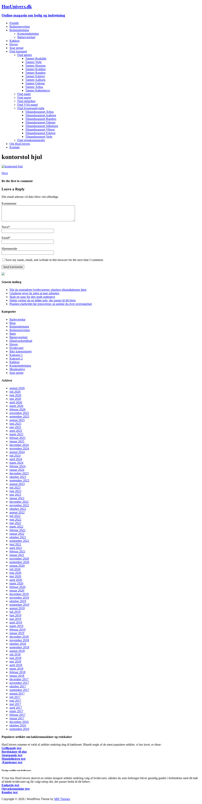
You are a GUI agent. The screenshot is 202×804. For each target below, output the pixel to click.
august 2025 (17, 420)
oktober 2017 (17, 686)
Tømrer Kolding (35, 69)
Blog (12, 323)
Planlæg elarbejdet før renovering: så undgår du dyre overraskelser (50, 304)
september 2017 (19, 690)
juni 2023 (15, 491)
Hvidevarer (16, 348)
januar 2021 (16, 555)
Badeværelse (17, 319)
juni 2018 (15, 658)
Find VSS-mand (27, 104)
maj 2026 (15, 398)
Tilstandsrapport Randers (40, 119)
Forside (14, 23)
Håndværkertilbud (20, 340)
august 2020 (17, 565)
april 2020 (15, 579)
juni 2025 (15, 423)
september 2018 (19, 647)
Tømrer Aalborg (35, 79)
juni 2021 (15, 544)
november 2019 (19, 597)
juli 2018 (15, 654)
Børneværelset (26, 37)
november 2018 (19, 640)
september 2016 (19, 729)
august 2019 (17, 608)
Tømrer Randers (35, 72)
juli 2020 (15, 569)
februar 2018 (17, 672)
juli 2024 (15, 455)
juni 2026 (15, 395)
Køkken (14, 40)
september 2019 (19, 604)
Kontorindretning (28, 33)
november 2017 (19, 682)
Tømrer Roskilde (35, 58)
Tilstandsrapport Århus (39, 111)
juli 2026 (15, 391)
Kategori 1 (16, 355)
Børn (12, 333)
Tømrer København (37, 90)
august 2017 (17, 693)
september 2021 (19, 540)
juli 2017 (15, 697)
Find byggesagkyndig (30, 108)
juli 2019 (15, 611)
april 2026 (15, 402)
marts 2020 (16, 583)
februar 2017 (17, 714)
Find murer (24, 97)
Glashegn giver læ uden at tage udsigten (34, 293)
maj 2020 (15, 576)
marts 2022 (16, 526)
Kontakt (14, 147)
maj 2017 (15, 704)
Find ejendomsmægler (31, 140)
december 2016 (19, 722)
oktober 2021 (17, 537)
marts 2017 (16, 711)
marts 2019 (16, 626)
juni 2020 (15, 572)
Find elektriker (26, 101)
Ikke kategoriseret (20, 351)
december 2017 (19, 679)
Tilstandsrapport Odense (40, 122)
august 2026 (17, 388)
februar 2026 (17, 409)
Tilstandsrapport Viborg (40, 129)
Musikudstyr (17, 369)
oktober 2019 (17, 601)
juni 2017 (15, 700)
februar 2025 (17, 437)
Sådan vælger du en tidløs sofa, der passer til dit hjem (42, 300)
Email (5, 237)
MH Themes (62, 799)
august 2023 (17, 484)
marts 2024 (16, 462)
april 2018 (15, 665)
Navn (5, 227)
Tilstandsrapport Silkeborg (41, 126)
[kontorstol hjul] (12, 166)
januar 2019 (16, 633)
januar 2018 (16, 675)
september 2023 (19, 480)
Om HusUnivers (19, 143)
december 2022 (19, 501)
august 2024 (17, 452)
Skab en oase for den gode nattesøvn (32, 296)
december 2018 (19, 636)
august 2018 (17, 651)
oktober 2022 (17, 508)
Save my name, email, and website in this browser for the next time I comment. (55, 260)
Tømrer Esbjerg (35, 76)
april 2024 (15, 459)
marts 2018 (16, 668)
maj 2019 (15, 619)
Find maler (24, 94)
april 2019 (15, 622)
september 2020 (19, 562)
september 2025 (19, 416)
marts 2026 (16, 406)
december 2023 (19, 473)
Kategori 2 (16, 358)
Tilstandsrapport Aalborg (40, 115)
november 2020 (19, 558)
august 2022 (17, 512)
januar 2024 (16, 469)
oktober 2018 (17, 643)
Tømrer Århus (34, 87)
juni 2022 (15, 519)
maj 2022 (15, 523)
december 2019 (19, 594)
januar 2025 (16, 441)
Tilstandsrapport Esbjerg (40, 133)
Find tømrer (24, 55)
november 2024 (19, 448)
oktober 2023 (17, 477)
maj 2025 (15, 427)
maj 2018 (15, 661)
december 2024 (19, 445)
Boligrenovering (19, 26)
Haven (13, 44)
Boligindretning (19, 30)
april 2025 (15, 430)
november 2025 (19, 413)
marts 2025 (16, 434)
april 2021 (15, 548)
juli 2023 (15, 487)
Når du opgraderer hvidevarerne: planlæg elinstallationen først (47, 289)
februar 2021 (17, 551)
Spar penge (16, 48)
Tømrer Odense (35, 83)
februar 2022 (17, 530)
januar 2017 (16, 718)
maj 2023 (15, 494)
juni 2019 (15, 615)
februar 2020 (17, 587)
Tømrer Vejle (33, 62)
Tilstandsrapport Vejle (38, 136)
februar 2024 (17, 466)
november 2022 (19, 505)
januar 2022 (16, 533)
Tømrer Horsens (35, 65)
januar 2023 (16, 498)
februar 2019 (17, 629)
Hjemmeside (9, 248)
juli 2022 (15, 516)
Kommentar (9, 203)
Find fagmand (18, 51)
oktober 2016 (17, 725)
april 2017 (15, 707)
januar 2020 (16, 590)
